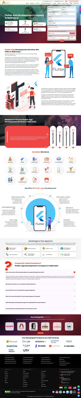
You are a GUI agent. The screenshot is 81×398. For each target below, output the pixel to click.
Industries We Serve (46, 3)
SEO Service (61, 359)
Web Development (63, 364)
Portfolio (32, 3)
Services (37, 3)
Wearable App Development (64, 363)
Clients (59, 3)
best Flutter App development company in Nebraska (23, 243)
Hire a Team (65, 3)
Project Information (52, 25)
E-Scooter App (26, 373)
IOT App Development (45, 357)
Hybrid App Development (28, 361)
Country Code (51, 12)
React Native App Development (47, 363)
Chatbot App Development (28, 357)
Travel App (43, 384)
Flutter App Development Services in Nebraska (20, 120)
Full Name (50, 7)
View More (40, 333)
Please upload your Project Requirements (57, 31)
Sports (42, 382)
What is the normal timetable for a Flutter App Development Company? (23, 296)
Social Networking (44, 380)
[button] (78, 395)
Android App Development (10, 359)
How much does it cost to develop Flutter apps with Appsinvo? (20, 290)
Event (24, 378)
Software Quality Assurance (64, 357)
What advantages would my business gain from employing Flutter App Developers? (26, 302)
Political (42, 373)
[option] (11, 326)
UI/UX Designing (62, 361)
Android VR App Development (10, 361)
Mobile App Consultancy (45, 361)
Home (27, 3)
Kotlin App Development (45, 359)
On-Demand (43, 371)
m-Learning (25, 384)
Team (49, 16)
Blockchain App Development (10, 363)
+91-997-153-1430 (66, 374)
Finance (24, 380)
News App (25, 386)
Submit (61, 40)
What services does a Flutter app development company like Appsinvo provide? (25, 272)
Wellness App (43, 386)
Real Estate (43, 375)
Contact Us (76, 3)
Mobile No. (65, 12)
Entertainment (26, 376)
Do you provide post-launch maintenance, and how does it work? (21, 308)
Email (64, 7)
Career (54, 3)
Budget (50, 21)
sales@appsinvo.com (59, 1)
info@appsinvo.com (48, 1)
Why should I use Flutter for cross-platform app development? (21, 284)
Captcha (50, 36)
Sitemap (6, 382)
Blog (71, 3)
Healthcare (25, 382)
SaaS (42, 378)
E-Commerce (25, 375)
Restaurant (43, 376)
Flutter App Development (28, 359)
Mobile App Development (9, 357)
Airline (24, 371)
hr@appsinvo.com (65, 382)
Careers (6, 376)
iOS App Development (27, 363)
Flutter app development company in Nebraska (21, 75)
